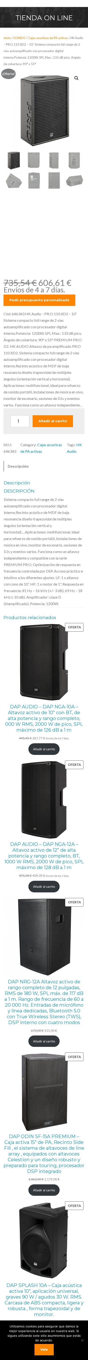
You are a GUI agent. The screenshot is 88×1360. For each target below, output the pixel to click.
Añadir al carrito (52, 421)
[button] (76, 78)
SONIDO (19, 38)
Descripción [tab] (18, 466)
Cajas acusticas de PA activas (48, 38)
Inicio (7, 38)
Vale (44, 1349)
